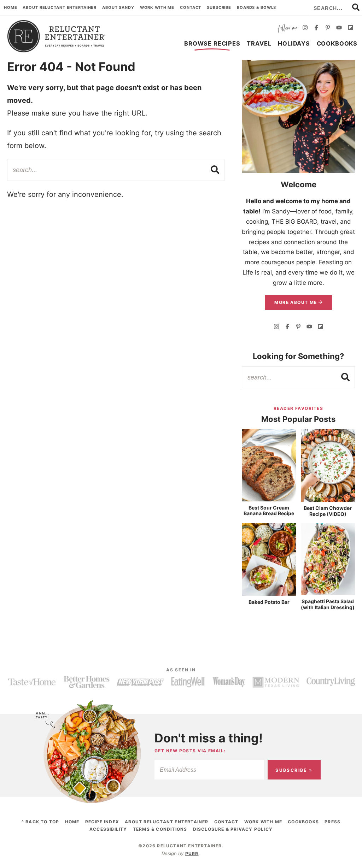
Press (332, 821)
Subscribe (219, 7)
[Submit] (215, 170)
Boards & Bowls (256, 7)
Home (10, 7)
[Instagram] (305, 28)
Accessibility (108, 829)
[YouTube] (339, 28)
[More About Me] (298, 116)
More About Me (296, 302)
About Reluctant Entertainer (60, 7)
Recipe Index (102, 821)
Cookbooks (337, 43)
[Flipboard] (350, 28)
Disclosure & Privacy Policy (233, 829)
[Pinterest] (327, 28)
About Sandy (118, 7)
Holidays (294, 43)
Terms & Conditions (160, 829)
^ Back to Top (40, 821)
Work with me (157, 7)
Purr (192, 853)
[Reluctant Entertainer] (56, 36)
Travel (259, 43)
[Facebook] (316, 28)
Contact (190, 7)
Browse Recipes (212, 43)
